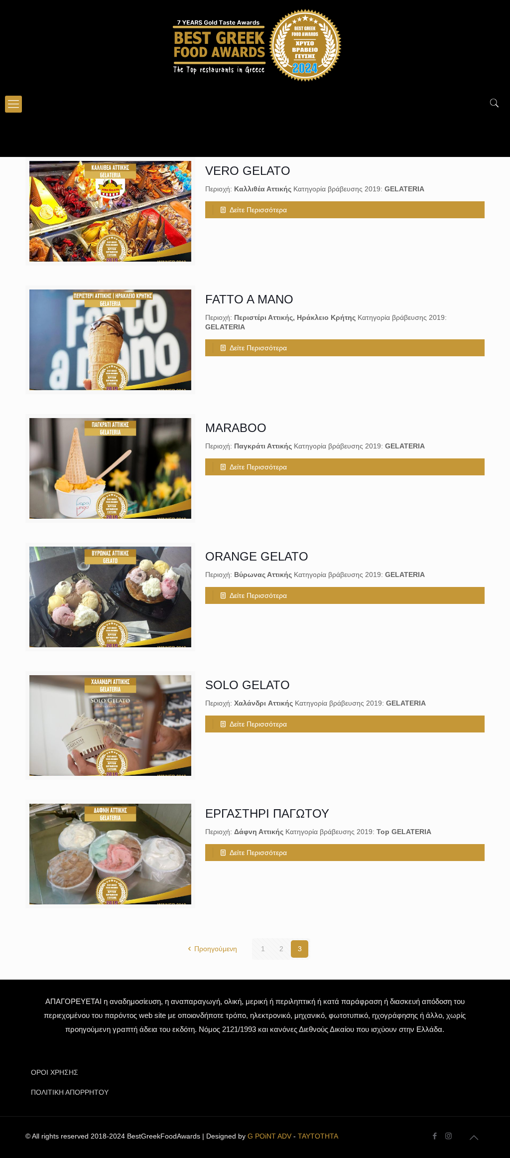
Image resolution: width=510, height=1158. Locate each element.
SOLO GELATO (247, 685)
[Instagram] (448, 1136)
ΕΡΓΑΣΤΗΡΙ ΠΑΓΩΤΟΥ (267, 813)
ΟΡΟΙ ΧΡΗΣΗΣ (54, 1072)
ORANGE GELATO (256, 556)
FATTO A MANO (249, 299)
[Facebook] (435, 1136)
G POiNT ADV (269, 1136)
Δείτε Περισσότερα (258, 210)
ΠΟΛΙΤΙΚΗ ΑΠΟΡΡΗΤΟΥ (70, 1092)
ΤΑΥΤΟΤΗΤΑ (318, 1136)
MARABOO (235, 427)
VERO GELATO (247, 170)
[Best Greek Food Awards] (255, 45)
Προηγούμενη (215, 949)
